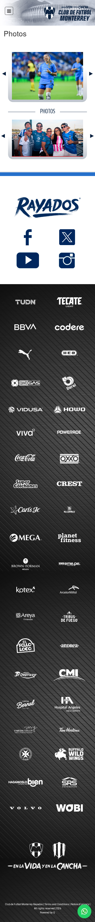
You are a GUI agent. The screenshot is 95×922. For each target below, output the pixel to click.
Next (91, 74)
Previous (4, 74)
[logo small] (59, 14)
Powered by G (47, 912)
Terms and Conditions (57, 904)
